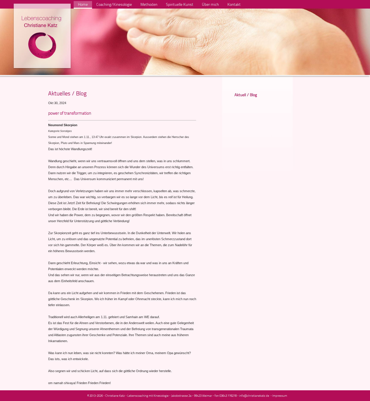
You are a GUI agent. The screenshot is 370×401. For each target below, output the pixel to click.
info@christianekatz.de (254, 396)
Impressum (279, 396)
